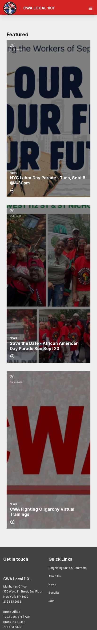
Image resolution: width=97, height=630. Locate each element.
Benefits (54, 592)
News (52, 584)
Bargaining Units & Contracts (67, 568)
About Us (54, 576)
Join (51, 601)
